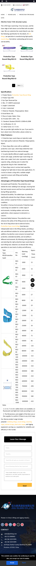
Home (3, 14)
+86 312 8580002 (9, 536)
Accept (12, 563)
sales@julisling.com (19, 5)
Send (24, 486)
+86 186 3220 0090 (6, 5)
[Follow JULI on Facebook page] (2, 524)
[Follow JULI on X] (18, 524)
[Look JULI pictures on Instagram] (14, 524)
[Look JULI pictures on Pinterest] (22, 524)
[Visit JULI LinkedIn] (10, 524)
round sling (12, 14)
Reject (24, 563)
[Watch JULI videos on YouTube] (6, 524)
